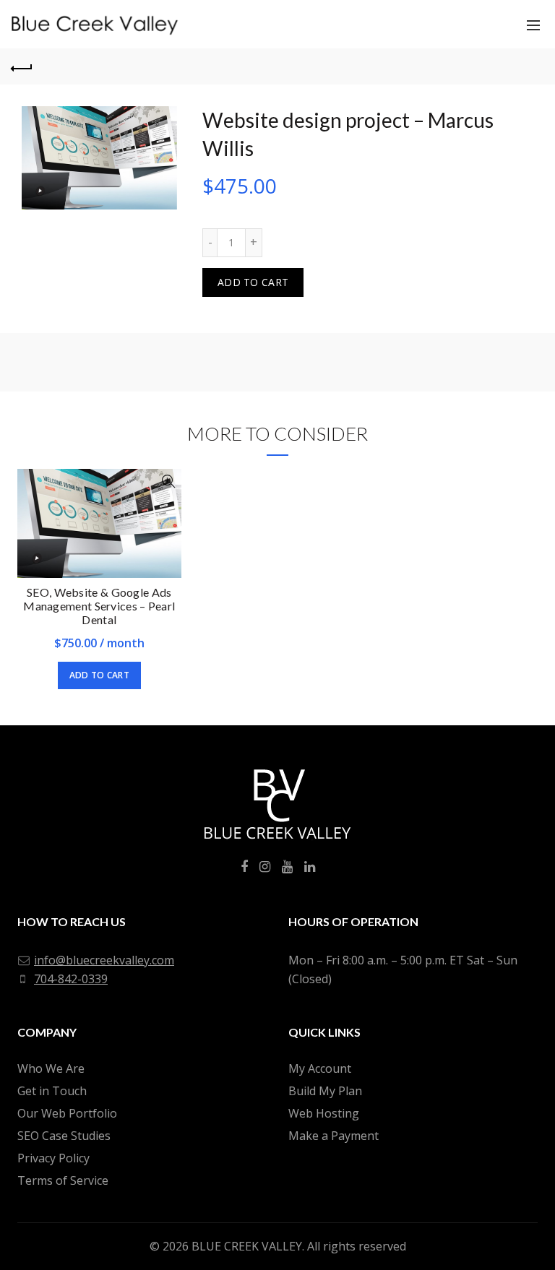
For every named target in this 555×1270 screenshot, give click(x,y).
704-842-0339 (71, 979)
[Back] (22, 66)
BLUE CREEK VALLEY (247, 1246)
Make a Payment (333, 1136)
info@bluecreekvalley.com (104, 960)
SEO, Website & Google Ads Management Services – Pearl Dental (99, 605)
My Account (319, 1068)
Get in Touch (52, 1091)
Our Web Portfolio (67, 1113)
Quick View (168, 481)
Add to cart (253, 282)
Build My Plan (325, 1091)
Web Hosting (323, 1113)
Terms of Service (62, 1180)
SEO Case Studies (64, 1136)
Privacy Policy (53, 1158)
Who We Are (51, 1068)
